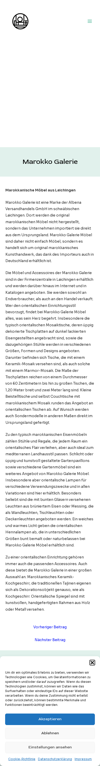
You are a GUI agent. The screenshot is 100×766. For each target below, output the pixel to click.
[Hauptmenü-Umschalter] (90, 21)
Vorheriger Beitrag (50, 627)
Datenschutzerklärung (55, 759)
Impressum (83, 759)
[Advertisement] (50, 95)
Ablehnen (50, 733)
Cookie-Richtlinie (21, 759)
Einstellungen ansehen (50, 747)
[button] (92, 662)
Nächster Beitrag (50, 640)
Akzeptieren (50, 719)
